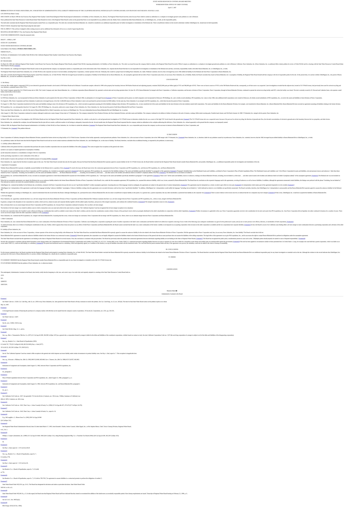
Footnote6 (181, 137)
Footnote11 (173, 171)
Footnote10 (74, 171)
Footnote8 (54, 159)
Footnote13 (156, 175)
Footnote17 (291, 185)
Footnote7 (84, 146)
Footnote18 (207, 192)
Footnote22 (192, 211)
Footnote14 (314, 175)
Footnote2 (109, 98)
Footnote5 (14, 128)
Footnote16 (238, 185)
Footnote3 (186, 119)
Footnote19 (271, 192)
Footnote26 (73, 235)
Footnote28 (301, 238)
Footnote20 (141, 202)
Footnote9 (66, 168)
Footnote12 (162, 172)
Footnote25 (247, 225)
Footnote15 (183, 185)
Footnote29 (236, 241)
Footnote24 (290, 221)
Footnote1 (17, 65)
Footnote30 (39, 243)
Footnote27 (199, 238)
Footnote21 (171, 202)
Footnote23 (45, 212)
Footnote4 (92, 125)
